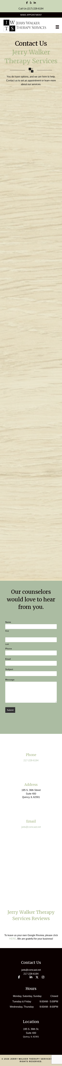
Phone (8, 648)
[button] (31, 14)
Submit (10, 710)
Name (8, 622)
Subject (9, 669)
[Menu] (57, 27)
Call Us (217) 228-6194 (31, 8)
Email (8, 659)
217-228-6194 (31, 760)
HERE (12, 938)
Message (9, 679)
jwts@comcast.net (31, 827)
